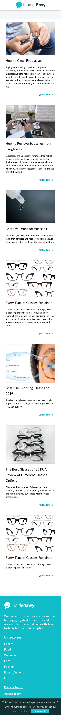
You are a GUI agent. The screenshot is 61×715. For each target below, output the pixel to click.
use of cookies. (21, 711)
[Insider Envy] (30, 5)
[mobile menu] (4, 5)
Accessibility (12, 693)
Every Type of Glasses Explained (29, 303)
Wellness (10, 655)
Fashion (9, 666)
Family (8, 643)
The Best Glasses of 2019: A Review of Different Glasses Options (26, 474)
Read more (47, 94)
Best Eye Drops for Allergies (26, 229)
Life (6, 678)
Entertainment (14, 672)
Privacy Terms (13, 687)
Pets (7, 661)
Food (7, 649)
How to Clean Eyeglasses (24, 60)
